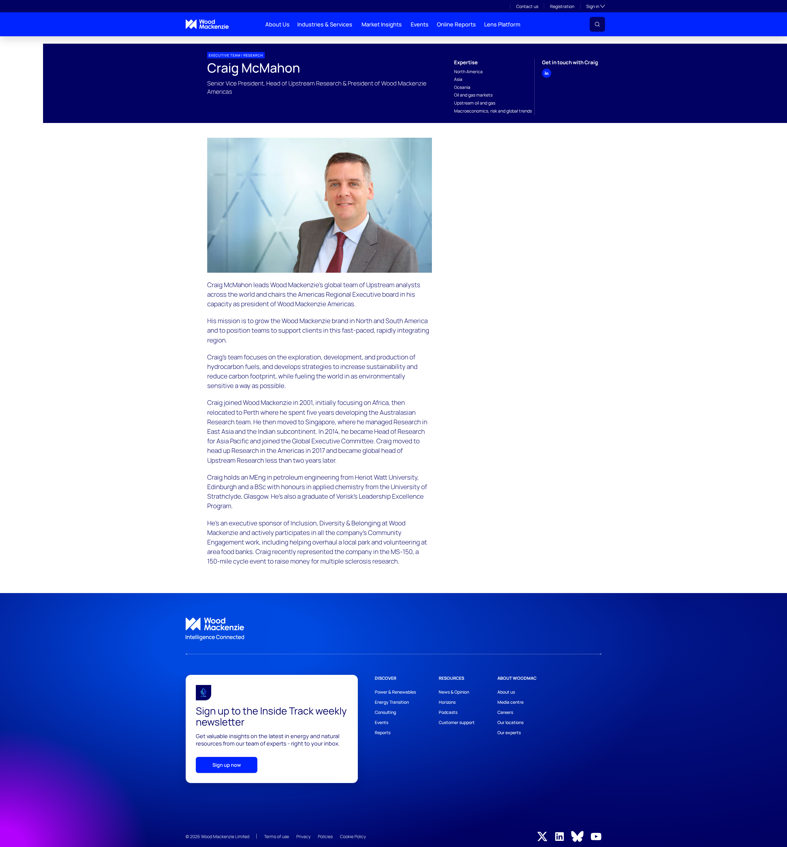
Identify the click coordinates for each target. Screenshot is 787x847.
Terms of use (276, 836)
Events (420, 24)
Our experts (509, 732)
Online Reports (456, 24)
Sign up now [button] (226, 765)
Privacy (303, 836)
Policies (325, 836)
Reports (382, 732)
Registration (562, 6)
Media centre (510, 702)
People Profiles (197, 41)
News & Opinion (454, 692)
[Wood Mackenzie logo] (207, 24)
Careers (505, 712)
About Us (277, 24)
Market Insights (382, 24)
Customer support (457, 722)
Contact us (527, 6)
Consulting (385, 712)
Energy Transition (392, 702)
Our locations (510, 722)
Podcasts (448, 712)
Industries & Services (324, 24)
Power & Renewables (395, 692)
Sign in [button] (595, 6)
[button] (597, 24)
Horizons (447, 702)
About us (506, 692)
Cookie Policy (353, 836)
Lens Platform (502, 24)
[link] (393, 629)
